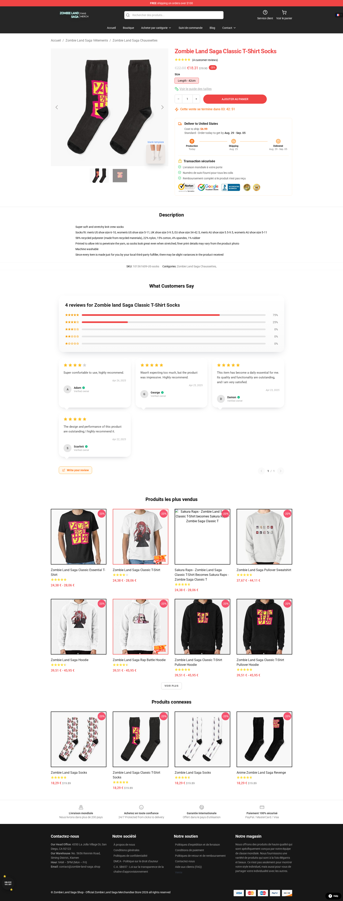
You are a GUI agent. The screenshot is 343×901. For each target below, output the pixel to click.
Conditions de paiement (189, 850)
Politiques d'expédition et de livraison (197, 844)
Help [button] (335, 896)
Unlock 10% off (8, 883)
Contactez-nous (185, 861)
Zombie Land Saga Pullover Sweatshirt (264, 570)
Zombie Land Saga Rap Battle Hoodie (139, 660)
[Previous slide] (57, 107)
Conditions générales (126, 850)
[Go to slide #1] (99, 175)
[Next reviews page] (280, 471)
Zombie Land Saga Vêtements (87, 40)
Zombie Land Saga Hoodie (69, 660)
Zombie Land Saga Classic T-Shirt (136, 570)
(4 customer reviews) (205, 60)
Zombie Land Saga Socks (69, 772)
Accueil (56, 40)
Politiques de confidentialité (130, 855)
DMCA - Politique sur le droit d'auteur (136, 861)
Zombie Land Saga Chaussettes (135, 40)
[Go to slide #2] (119, 175)
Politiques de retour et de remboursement (200, 855)
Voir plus (171, 685)
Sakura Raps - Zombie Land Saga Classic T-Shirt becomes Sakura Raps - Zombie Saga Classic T (201, 574)
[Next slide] (162, 107)
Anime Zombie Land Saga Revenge (261, 772)
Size (177, 74)
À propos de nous (124, 844)
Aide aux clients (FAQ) (188, 866)
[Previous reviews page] (261, 471)
